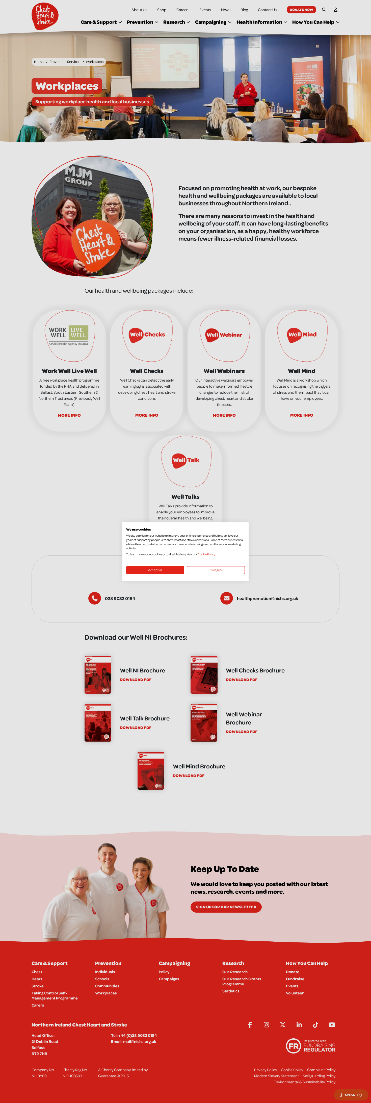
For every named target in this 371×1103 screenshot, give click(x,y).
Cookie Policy (206, 554)
